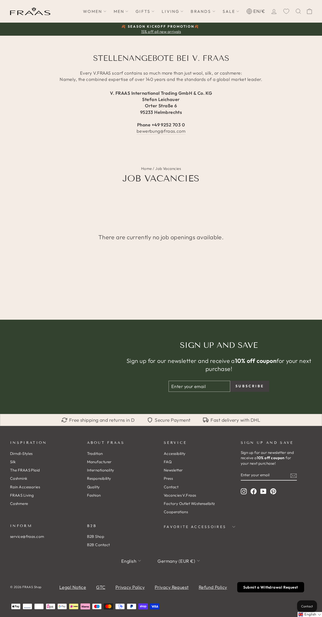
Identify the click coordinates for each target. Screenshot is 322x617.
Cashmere (19, 503)
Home (146, 168)
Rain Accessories (25, 487)
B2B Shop (95, 536)
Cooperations (176, 511)
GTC (100, 587)
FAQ (168, 461)
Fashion (94, 495)
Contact (171, 487)
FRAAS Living (22, 495)
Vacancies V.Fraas (180, 495)
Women (92, 11)
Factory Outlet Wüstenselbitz (189, 503)
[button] (310, 614)
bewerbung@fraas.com (161, 131)
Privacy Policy (130, 587)
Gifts (143, 11)
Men (119, 11)
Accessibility (175, 453)
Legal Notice (72, 587)
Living (170, 11)
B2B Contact (98, 544)
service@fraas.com (27, 536)
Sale (229, 11)
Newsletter (173, 470)
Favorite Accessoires (195, 527)
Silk (13, 461)
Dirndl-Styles (21, 453)
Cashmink (18, 478)
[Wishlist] (286, 11)
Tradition (95, 453)
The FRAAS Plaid (25, 470)
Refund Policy (213, 587)
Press (168, 478)
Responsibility (99, 478)
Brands (201, 11)
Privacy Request (172, 587)
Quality (93, 487)
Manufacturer (99, 461)
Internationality (100, 470)
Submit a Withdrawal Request (270, 587)
